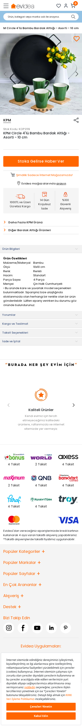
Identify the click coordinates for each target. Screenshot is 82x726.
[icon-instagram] (8, 627)
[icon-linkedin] (51, 627)
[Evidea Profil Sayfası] (65, 5)
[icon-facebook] (22, 627)
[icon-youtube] (37, 627)
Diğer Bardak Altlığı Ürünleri (29, 230)
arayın (61, 183)
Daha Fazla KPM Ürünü (25, 222)
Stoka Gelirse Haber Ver (41, 161)
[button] (31, 110)
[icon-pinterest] (65, 627)
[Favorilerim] (58, 5)
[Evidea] (22, 5)
